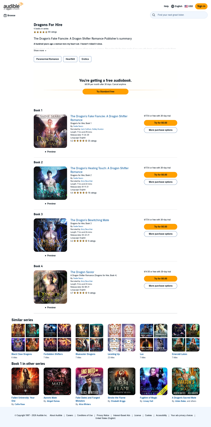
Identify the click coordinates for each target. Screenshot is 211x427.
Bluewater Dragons (85, 354)
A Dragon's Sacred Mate (184, 397)
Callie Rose (20, 404)
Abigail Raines (53, 401)
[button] (40, 50)
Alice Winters (85, 404)
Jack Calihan (86, 129)
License (137, 415)
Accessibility (161, 415)
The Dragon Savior (82, 272)
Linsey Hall (148, 401)
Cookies (148, 415)
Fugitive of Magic (148, 397)
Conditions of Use (85, 415)
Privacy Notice (103, 415)
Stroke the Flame (116, 397)
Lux (142, 354)
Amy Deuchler (87, 181)
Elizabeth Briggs (118, 401)
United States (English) (105, 418)
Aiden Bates (180, 401)
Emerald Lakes (179, 354)
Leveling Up (114, 354)
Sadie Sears (78, 126)
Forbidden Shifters (53, 354)
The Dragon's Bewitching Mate (89, 220)
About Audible (56, 415)
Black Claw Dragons (21, 354)
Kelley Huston (98, 129)
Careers (69, 415)
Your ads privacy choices (182, 415)
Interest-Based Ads (121, 415)
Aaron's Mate (50, 397)
